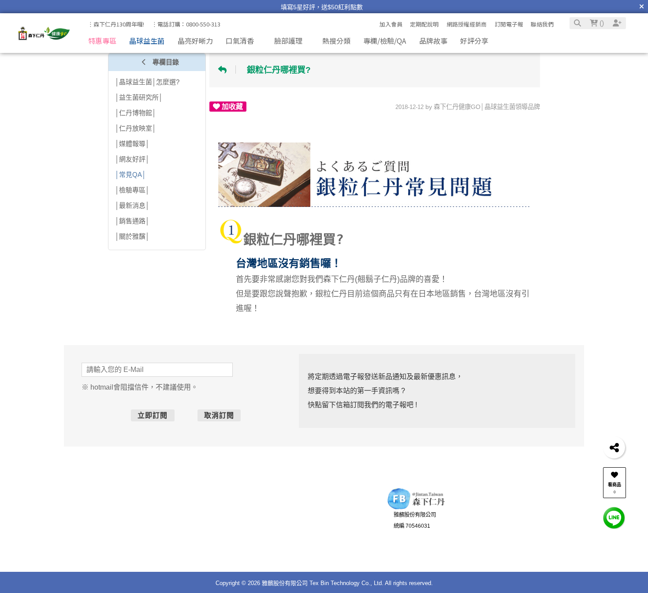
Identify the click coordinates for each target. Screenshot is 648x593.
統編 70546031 (412, 530)
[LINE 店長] (614, 517)
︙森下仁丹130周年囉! (116, 24)
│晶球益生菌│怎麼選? (147, 82)
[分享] (614, 447)
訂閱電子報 (509, 24)
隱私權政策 (254, 549)
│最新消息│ (132, 205)
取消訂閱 (243, 415)
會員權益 (187, 527)
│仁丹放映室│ (135, 128)
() (601, 23)
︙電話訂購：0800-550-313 (186, 24)
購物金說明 (190, 549)
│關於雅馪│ (132, 236)
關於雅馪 (251, 516)
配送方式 (127, 538)
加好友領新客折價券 (511, 519)
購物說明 (123, 502)
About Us (247, 502)
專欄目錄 (165, 62)
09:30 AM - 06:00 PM (330, 538)
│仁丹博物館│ (135, 112)
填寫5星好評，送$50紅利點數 (322, 7)
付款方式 (127, 527)
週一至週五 (318, 527)
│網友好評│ (132, 159)
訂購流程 (127, 516)
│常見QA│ (130, 174)
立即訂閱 (177, 415)
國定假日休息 (321, 549)
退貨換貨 (127, 549)
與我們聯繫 (314, 502)
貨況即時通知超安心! (511, 530)
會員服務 (182, 502)
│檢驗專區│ (132, 190)
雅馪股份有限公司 (415, 519)
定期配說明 (424, 24)
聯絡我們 (542, 24)
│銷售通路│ (132, 221)
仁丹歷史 (251, 527)
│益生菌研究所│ (139, 97)
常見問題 (187, 538)
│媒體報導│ (132, 143)
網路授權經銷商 (467, 24)
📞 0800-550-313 (326, 516)
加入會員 (391, 24)
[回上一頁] (225, 69)
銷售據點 (251, 538)
